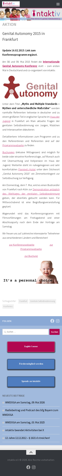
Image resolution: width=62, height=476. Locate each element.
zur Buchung (31, 256)
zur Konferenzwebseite (21, 244)
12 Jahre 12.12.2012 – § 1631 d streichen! (27, 438)
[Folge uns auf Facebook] (52, 321)
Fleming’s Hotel (27, 169)
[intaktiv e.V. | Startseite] (14, 4)
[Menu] (58, 4)
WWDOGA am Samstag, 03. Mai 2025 (25, 422)
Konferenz (8, 306)
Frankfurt (23, 301)
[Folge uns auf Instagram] (58, 321)
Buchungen (8, 152)
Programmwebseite (13, 145)
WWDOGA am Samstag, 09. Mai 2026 (25, 402)
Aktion (9, 24)
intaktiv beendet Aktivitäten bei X (24, 430)
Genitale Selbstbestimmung (42, 301)
